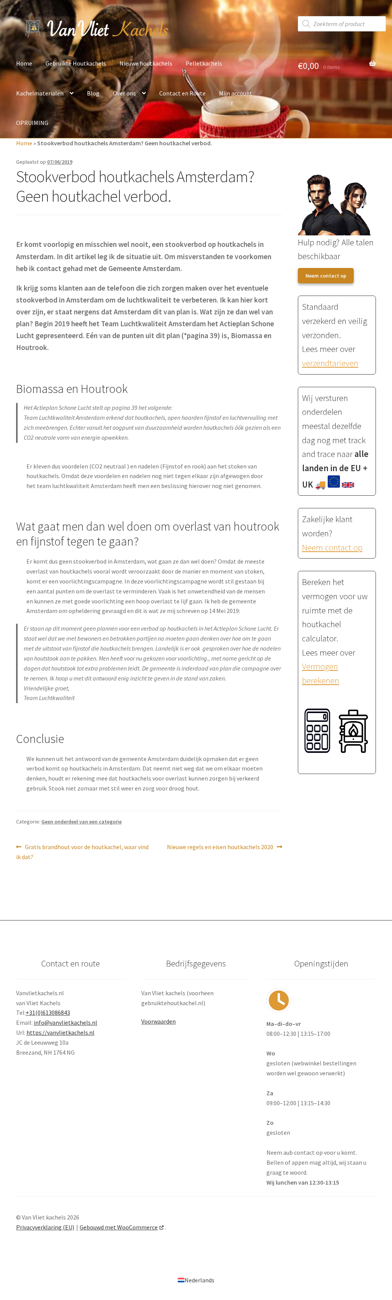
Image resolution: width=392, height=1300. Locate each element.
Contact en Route (182, 93)
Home (24, 63)
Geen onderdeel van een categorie (81, 821)
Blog (93, 93)
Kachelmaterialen (40, 93)
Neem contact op (325, 275)
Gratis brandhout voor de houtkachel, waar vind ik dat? (82, 852)
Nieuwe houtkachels (145, 63)
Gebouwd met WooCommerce (119, 1227)
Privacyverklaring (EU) (45, 1227)
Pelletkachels (204, 63)
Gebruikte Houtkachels (76, 63)
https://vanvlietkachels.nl (60, 1032)
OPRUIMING (32, 123)
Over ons (124, 93)
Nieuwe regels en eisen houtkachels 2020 (220, 847)
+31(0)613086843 (48, 1012)
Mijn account (235, 93)
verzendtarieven (330, 363)
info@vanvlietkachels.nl (65, 1022)
